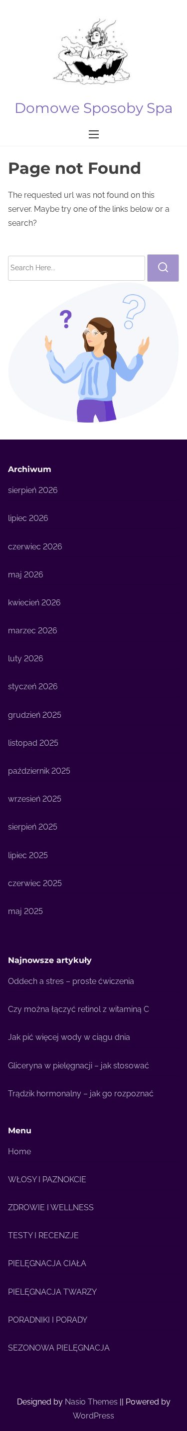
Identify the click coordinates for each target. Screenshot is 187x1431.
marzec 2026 (32, 630)
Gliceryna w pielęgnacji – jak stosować (78, 1065)
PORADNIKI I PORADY (47, 1320)
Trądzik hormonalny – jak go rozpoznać (81, 1093)
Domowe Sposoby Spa (93, 107)
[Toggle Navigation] (93, 134)
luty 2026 (25, 658)
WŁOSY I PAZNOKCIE (47, 1179)
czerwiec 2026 (35, 546)
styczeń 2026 (33, 686)
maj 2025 (25, 911)
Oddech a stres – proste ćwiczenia (71, 981)
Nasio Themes (92, 1402)
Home (19, 1151)
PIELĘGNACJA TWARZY (52, 1292)
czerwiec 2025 (35, 883)
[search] (163, 267)
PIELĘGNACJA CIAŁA (47, 1263)
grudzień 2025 (34, 715)
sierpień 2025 (32, 827)
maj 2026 (25, 574)
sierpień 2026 (33, 490)
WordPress (93, 1416)
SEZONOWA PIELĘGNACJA (59, 1348)
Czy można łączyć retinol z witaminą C (78, 1009)
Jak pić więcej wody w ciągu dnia (69, 1037)
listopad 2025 (33, 743)
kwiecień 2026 (34, 602)
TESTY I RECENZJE (43, 1235)
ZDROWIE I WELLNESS (51, 1207)
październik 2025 (39, 771)
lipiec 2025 (28, 855)
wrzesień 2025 (34, 799)
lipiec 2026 (28, 518)
